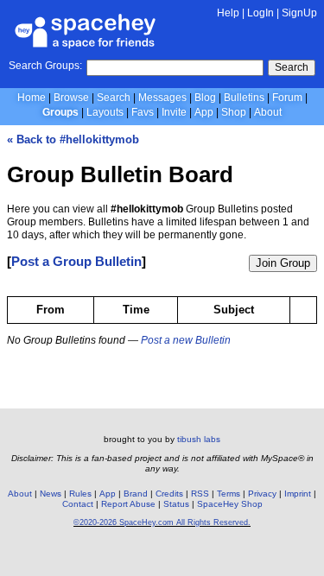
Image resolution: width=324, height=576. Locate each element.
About (268, 112)
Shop (233, 112)
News (50, 493)
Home (31, 98)
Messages (162, 98)
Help (228, 13)
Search (291, 67)
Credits (169, 493)
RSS (200, 493)
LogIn (260, 13)
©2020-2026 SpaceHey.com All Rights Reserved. (162, 522)
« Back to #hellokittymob (73, 139)
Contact (77, 504)
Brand (136, 493)
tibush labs (198, 439)
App (203, 112)
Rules (80, 493)
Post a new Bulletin (186, 340)
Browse (71, 98)
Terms (228, 493)
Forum (287, 98)
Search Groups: (45, 66)
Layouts (105, 112)
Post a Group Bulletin (76, 261)
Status (176, 504)
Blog (205, 98)
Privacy (262, 493)
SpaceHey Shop (230, 504)
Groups (60, 112)
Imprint (297, 493)
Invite (174, 112)
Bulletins (244, 98)
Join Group (283, 262)
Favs (142, 112)
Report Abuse (128, 504)
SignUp (299, 13)
